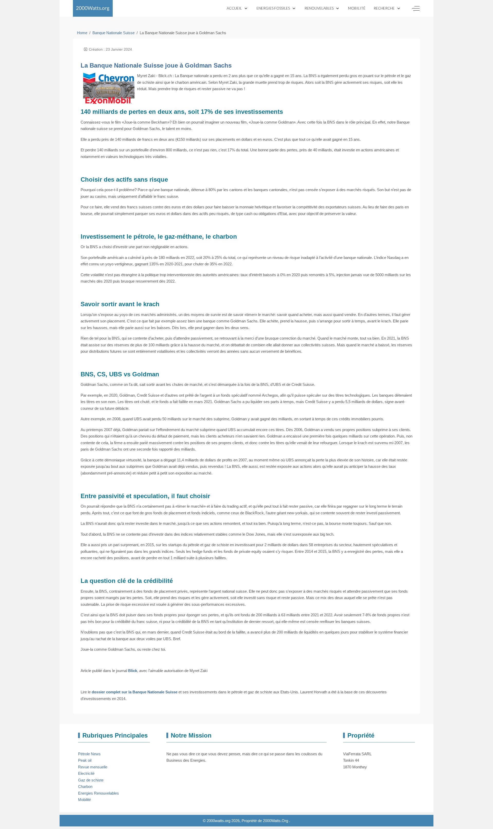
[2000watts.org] (93, 8)
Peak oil (84, 760)
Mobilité (84, 799)
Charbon (85, 786)
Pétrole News (89, 754)
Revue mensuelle (92, 767)
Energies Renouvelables (98, 793)
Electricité (86, 773)
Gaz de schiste (90, 780)
